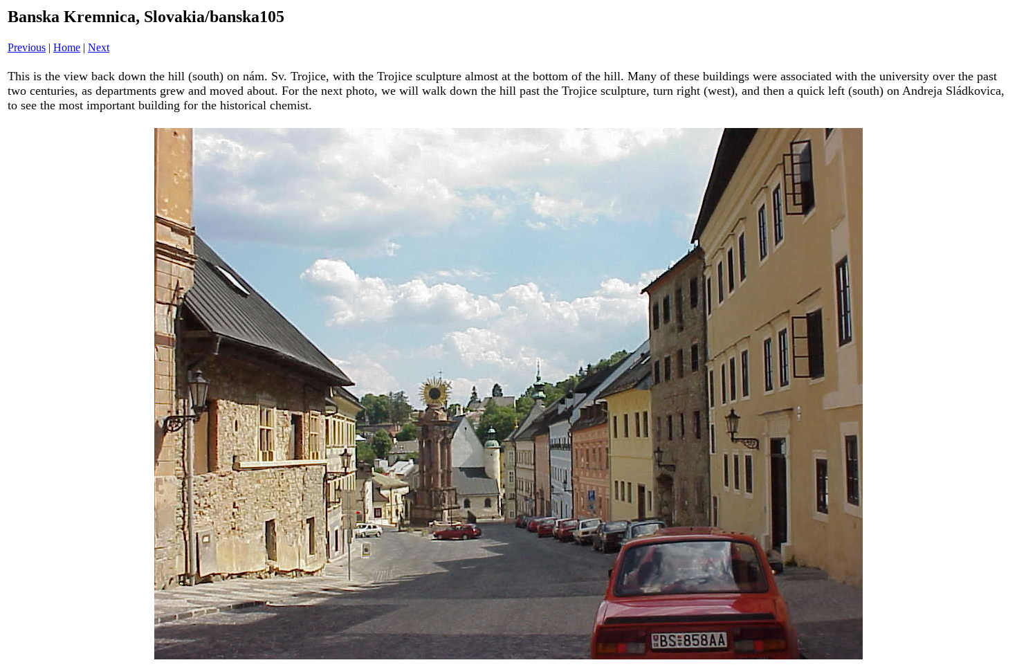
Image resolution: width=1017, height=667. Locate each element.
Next (98, 47)
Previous (27, 47)
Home (66, 47)
